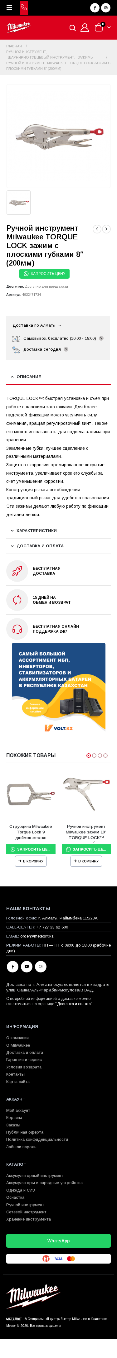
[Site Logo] (18, 27)
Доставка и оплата (74, 1004)
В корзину (33, 861)
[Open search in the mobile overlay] (73, 27)
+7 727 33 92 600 (52, 927)
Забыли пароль (21, 1146)
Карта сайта (18, 1081)
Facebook (12, 966)
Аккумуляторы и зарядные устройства (44, 1182)
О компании (17, 1037)
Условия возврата (23, 1067)
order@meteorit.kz (37, 936)
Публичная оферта (24, 1132)
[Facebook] (95, 7)
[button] (11, 7)
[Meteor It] (14, 1319)
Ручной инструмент (25, 1204)
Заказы (13, 1125)
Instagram (40, 966)
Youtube (26, 966)
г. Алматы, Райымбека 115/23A (68, 918)
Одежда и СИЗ (20, 1190)
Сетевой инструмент (26, 1212)
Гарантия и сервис (24, 1059)
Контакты (15, 1074)
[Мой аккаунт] (85, 27)
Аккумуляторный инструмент (34, 1175)
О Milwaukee (18, 1045)
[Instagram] (105, 7)
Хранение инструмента (28, 1219)
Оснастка (15, 1197)
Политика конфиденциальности (37, 1139)
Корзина (14, 1117)
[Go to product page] (31, 794)
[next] (106, 229)
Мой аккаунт (18, 1110)
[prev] (97, 229)
